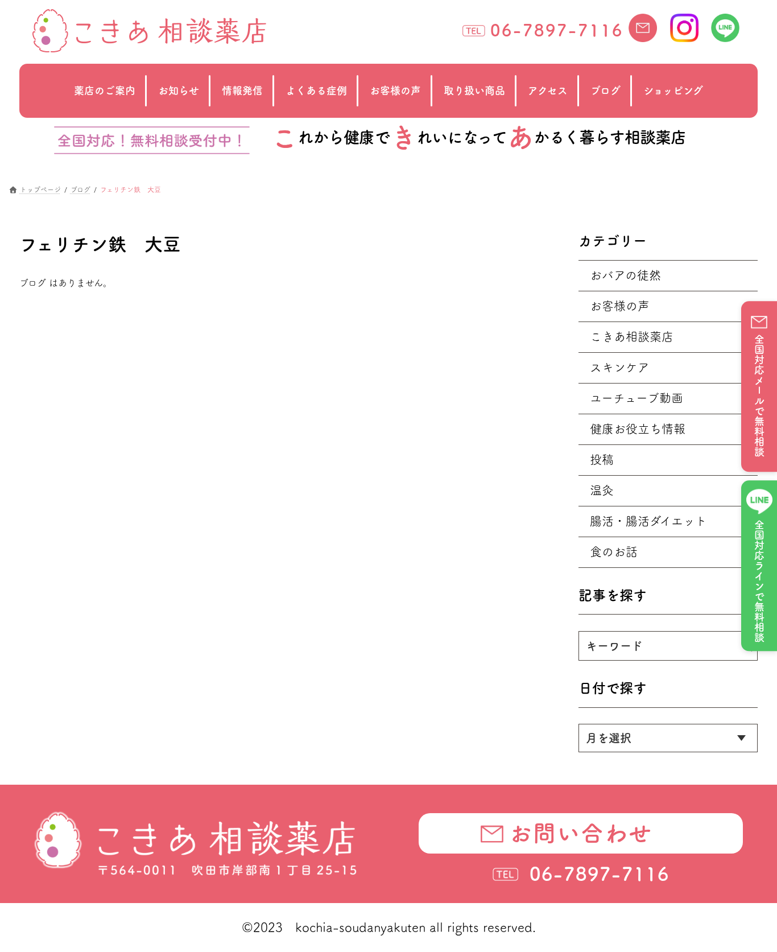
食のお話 (614, 552)
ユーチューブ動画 (636, 398)
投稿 (602, 459)
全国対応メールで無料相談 (759, 395)
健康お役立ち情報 (637, 429)
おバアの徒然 (625, 275)
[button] (581, 833)
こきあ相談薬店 (631, 337)
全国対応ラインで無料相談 (759, 581)
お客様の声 (620, 306)
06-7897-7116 (556, 30)
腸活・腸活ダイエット (648, 521)
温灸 (602, 490)
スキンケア (620, 367)
